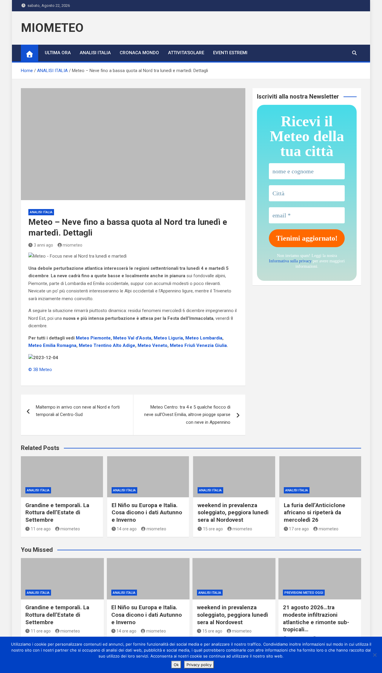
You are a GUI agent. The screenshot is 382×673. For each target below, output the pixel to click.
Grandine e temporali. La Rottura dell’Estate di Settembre (57, 512)
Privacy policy (199, 664)
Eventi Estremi (230, 52)
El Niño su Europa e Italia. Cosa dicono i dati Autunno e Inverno (147, 512)
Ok (176, 664)
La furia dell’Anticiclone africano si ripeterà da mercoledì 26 (314, 512)
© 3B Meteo (40, 369)
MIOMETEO (52, 28)
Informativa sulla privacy (290, 261)
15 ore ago (213, 528)
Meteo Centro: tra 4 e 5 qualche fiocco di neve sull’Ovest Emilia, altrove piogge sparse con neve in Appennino (187, 414)
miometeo (72, 245)
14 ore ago (127, 528)
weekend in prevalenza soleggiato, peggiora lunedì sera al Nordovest (233, 512)
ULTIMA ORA (58, 52)
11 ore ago (41, 528)
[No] (375, 655)
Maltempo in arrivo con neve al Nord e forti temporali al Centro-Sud (78, 410)
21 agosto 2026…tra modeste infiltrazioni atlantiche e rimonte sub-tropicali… (316, 618)
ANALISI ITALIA (95, 52)
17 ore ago (299, 528)
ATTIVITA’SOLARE (186, 52)
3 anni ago (43, 245)
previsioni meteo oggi (303, 593)
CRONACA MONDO (139, 52)
